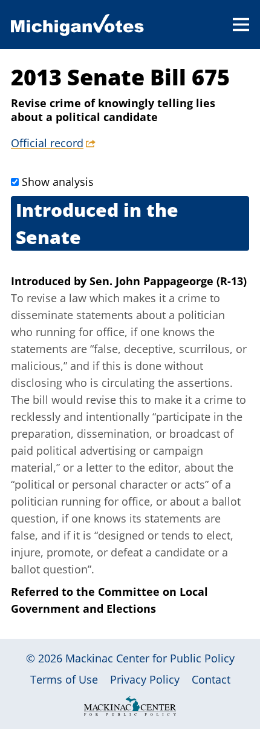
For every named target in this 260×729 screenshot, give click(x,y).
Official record (47, 143)
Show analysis (58, 181)
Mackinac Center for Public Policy (150, 658)
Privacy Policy (145, 679)
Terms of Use (64, 679)
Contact (211, 679)
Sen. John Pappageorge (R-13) (168, 281)
